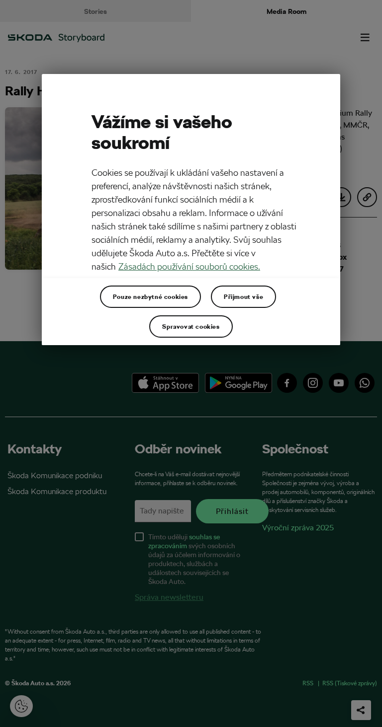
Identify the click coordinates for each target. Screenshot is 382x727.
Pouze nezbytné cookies (150, 296)
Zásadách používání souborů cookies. (189, 266)
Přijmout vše (243, 296)
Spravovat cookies (190, 326)
